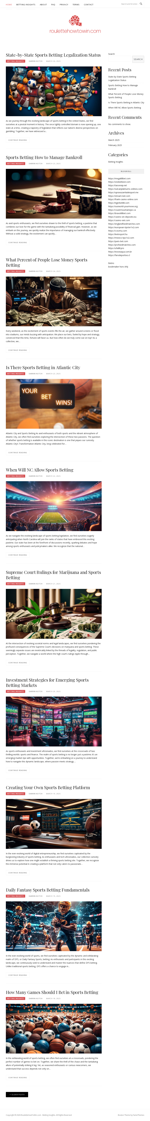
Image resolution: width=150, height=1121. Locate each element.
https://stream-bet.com (119, 196)
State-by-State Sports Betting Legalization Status (53, 55)
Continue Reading (17, 140)
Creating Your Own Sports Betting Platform (48, 787)
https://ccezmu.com (117, 230)
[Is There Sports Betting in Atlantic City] (54, 403)
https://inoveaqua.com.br (120, 251)
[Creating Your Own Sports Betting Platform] (54, 823)
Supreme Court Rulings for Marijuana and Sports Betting (53, 574)
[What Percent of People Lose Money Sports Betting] (54, 301)
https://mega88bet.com (119, 178)
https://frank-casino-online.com (123, 199)
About (43, 4)
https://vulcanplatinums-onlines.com (125, 188)
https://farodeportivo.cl (119, 255)
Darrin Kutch (35, 61)
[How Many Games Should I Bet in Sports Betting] (54, 1028)
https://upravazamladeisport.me (123, 192)
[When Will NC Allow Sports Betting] (54, 506)
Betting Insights (25, 4)
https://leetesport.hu (117, 234)
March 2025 (114, 140)
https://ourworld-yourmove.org (123, 206)
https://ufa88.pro (116, 248)
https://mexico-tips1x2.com (121, 237)
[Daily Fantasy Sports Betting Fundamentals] (54, 926)
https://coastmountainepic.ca (122, 209)
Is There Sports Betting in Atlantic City (43, 367)
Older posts (18, 1094)
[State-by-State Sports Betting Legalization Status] (54, 91)
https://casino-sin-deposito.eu (122, 216)
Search (111, 54)
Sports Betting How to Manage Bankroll (44, 157)
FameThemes (138, 1115)
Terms (76, 4)
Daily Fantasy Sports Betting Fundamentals (48, 890)
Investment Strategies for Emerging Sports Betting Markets (47, 682)
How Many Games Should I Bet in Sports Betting (52, 992)
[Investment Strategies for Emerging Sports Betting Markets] (54, 721)
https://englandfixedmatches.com (124, 223)
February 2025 (115, 145)
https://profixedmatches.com (122, 244)
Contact (88, 4)
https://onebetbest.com (119, 181)
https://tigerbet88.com (118, 202)
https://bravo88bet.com (119, 213)
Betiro (111, 263)
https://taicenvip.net (117, 185)
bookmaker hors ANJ (118, 266)
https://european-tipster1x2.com (123, 227)
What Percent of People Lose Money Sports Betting (46, 262)
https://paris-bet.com (118, 241)
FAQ (53, 4)
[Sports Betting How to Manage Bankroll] (54, 193)
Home (9, 4)
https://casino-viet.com (119, 220)
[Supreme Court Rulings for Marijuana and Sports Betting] (54, 613)
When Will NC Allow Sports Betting (39, 470)
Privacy (64, 4)
